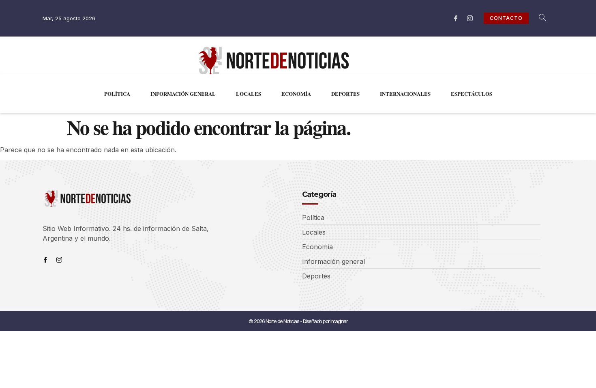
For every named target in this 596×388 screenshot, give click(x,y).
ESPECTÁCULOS (471, 93)
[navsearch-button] (538, 18)
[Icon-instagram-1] (470, 18)
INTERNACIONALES (405, 93)
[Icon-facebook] (455, 18)
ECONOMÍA (296, 93)
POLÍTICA (117, 93)
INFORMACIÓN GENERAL (183, 93)
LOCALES (248, 93)
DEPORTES (345, 93)
